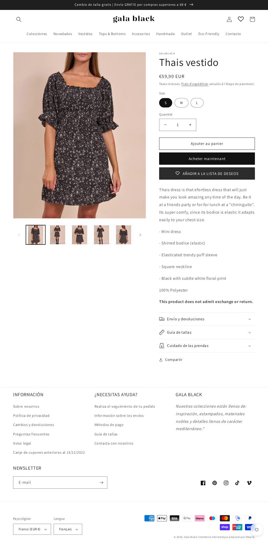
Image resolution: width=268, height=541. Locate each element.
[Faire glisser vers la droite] (140, 235)
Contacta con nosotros (113, 443)
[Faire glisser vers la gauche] (19, 235)
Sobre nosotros (26, 406)
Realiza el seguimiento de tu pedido (124, 406)
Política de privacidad (31, 415)
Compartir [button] (173, 359)
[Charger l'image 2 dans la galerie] (57, 234)
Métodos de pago (109, 424)
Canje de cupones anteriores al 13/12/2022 (49, 452)
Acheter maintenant (207, 158)
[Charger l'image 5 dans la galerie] (123, 234)
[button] (19, 19)
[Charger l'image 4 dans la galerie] (101, 234)
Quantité (165, 114)
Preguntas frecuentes (31, 434)
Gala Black (191, 537)
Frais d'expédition (194, 84)
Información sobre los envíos (119, 415)
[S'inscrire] (101, 482)
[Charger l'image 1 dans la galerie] (35, 234)
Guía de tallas (106, 434)
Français (65, 529)
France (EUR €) (30, 529)
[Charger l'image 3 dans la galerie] (79, 234)
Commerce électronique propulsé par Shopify (226, 537)
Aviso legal (22, 443)
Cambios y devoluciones (33, 424)
